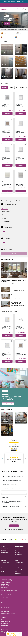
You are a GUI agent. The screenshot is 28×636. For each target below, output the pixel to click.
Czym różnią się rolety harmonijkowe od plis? (16, 303)
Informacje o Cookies (5, 621)
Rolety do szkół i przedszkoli (4, 553)
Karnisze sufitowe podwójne (5, 563)
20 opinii (16, 444)
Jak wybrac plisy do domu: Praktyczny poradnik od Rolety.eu (13, 281)
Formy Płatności (4, 597)
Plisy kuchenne (18, 548)
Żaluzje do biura (18, 573)
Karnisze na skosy (5, 567)
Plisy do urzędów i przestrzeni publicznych (20, 555)
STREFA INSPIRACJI (7, 260)
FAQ (2, 609)
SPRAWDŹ (22, 1)
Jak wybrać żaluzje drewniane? (18, 288)
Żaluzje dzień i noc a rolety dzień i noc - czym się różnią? (19, 295)
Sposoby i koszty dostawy (6, 600)
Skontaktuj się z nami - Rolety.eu (8, 613)
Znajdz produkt (14, 253)
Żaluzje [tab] (22, 87)
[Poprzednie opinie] (2, 458)
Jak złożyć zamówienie (6, 599)
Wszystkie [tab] (4, 87)
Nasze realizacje (4, 625)
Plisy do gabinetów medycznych (19, 551)
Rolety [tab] (11, 87)
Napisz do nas (14, 525)
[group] (18, 458)
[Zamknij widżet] (1, 631)
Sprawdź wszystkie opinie (13, 446)
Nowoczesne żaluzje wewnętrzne (19, 563)
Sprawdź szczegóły (8, 403)
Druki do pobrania (5, 611)
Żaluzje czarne (18, 566)
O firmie (2, 619)
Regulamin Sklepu (5, 623)
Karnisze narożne (4, 566)
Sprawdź (7, 23)
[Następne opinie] (25, 458)
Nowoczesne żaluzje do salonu (20, 570)
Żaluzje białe (17, 567)
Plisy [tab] (17, 87)
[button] (13, 9)
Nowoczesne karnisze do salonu (6, 570)
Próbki (2, 602)
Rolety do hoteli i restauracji (4, 549)
